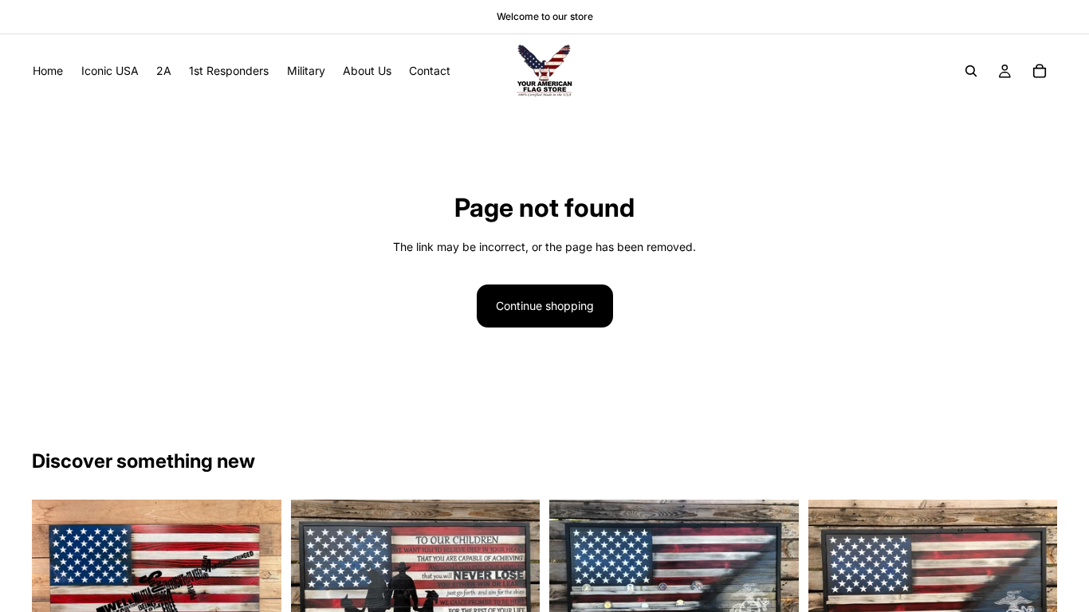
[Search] (971, 70)
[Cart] (1039, 70)
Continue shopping (545, 305)
